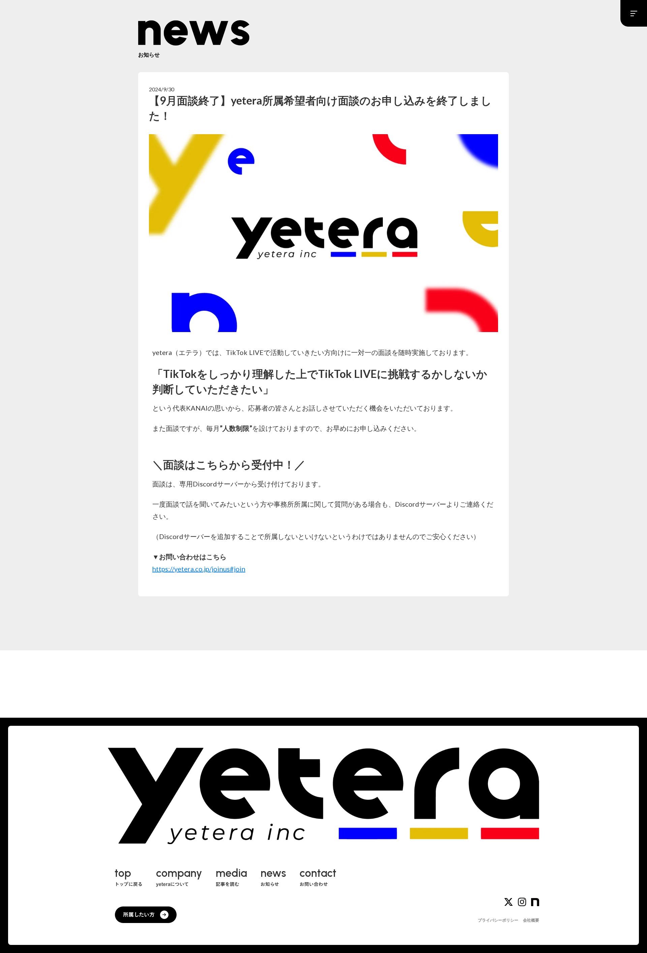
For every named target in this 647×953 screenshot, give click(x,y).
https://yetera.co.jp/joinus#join (198, 569)
